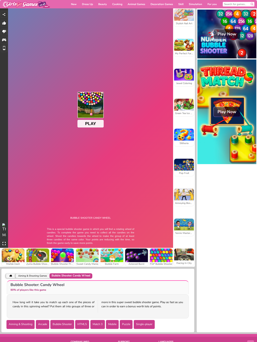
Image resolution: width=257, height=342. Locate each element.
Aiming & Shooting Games (32, 275)
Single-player (144, 324)
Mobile (112, 324)
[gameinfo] (4, 40)
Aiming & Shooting (20, 324)
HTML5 (82, 324)
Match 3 (98, 324)
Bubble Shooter (62, 324)
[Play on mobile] (4, 49)
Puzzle (126, 324)
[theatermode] (4, 230)
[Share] (4, 14)
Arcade (42, 324)
